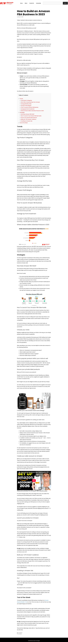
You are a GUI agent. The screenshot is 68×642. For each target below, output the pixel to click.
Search (65, 3)
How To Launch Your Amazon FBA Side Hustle (31, 116)
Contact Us (31, 3)
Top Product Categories (26, 100)
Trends (21, 98)
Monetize (20, 633)
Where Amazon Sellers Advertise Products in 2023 (32, 110)
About (26, 3)
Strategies (22, 112)
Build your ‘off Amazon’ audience (29, 119)
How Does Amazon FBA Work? (27, 114)
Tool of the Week (24, 122)
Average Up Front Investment (28, 109)
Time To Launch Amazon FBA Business (29, 107)
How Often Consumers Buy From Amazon (30, 102)
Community (38, 3)
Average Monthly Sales (26, 103)
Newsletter (20, 632)
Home (21, 3)
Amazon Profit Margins (26, 105)
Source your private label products (29, 117)
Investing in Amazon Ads (27, 121)
